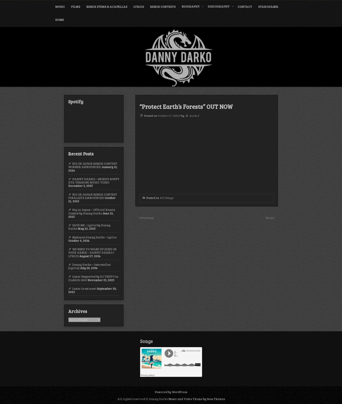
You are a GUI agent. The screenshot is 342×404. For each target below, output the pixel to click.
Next (270, 218)
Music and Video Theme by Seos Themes (196, 399)
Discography (219, 6)
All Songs (166, 198)
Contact (245, 7)
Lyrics (138, 7)
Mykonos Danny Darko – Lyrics (94, 237)
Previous (147, 218)
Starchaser (268, 7)
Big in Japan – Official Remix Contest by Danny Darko (91, 211)
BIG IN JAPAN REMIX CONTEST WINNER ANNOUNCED (92, 165)
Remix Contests (163, 7)
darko (193, 115)
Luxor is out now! (84, 288)
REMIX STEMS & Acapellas (106, 7)
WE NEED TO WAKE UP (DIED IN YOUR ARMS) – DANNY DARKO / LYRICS (92, 252)
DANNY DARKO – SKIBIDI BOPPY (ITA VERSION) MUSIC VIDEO (93, 180)
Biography (191, 6)
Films (75, 7)
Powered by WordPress (171, 392)
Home (59, 20)
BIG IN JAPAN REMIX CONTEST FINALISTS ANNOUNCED (92, 196)
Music (60, 7)
